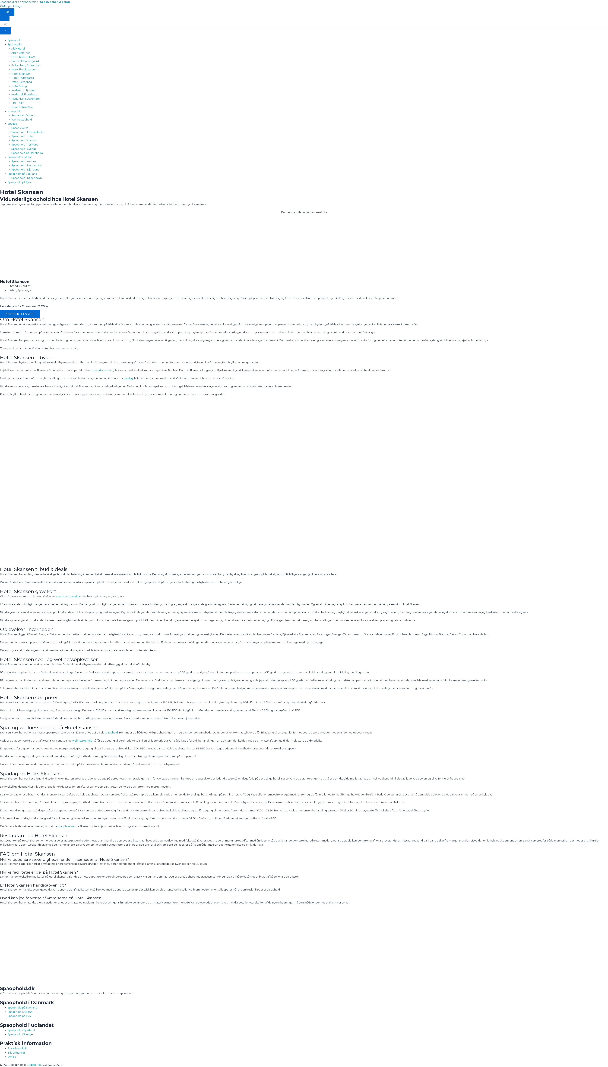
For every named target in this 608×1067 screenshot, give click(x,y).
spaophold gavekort (68, 596)
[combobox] (304, 24)
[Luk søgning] (5, 18)
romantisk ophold (102, 370)
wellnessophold (82, 740)
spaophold (111, 732)
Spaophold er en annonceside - (35, 1)
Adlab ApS (35, 1064)
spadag (128, 378)
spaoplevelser (66, 826)
